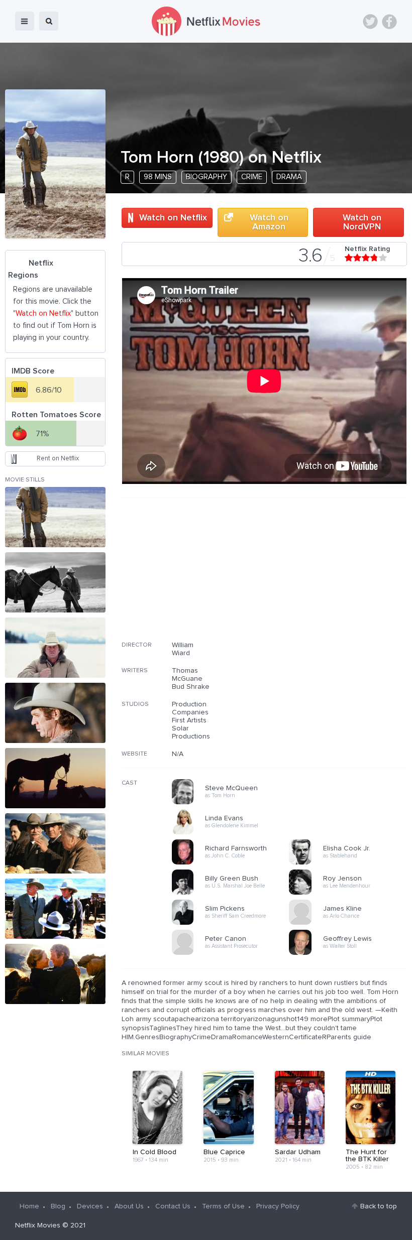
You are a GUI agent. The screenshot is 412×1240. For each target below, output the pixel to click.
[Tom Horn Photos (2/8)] (55, 582)
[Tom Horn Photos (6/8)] (55, 843)
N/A (177, 754)
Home (29, 1206)
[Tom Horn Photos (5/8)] (55, 778)
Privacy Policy (277, 1206)
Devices (90, 1206)
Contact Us (172, 1206)
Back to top (378, 1206)
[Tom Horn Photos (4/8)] (55, 713)
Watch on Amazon (269, 222)
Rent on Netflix (58, 458)
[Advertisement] (331, 576)
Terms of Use (223, 1206)
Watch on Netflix (173, 217)
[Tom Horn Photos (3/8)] (55, 647)
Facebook (389, 21)
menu (24, 21)
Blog (58, 1206)
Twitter (370, 21)
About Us (129, 1206)
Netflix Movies (37, 1225)
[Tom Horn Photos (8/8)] (55, 974)
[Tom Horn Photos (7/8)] (55, 909)
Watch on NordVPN (362, 222)
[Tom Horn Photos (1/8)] (55, 517)
